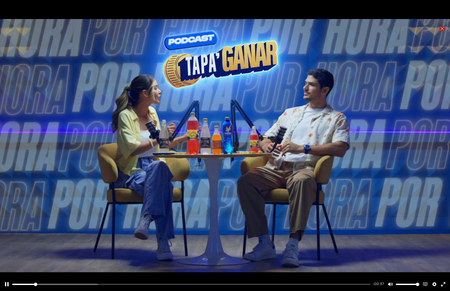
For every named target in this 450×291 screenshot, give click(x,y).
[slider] (191, 284)
